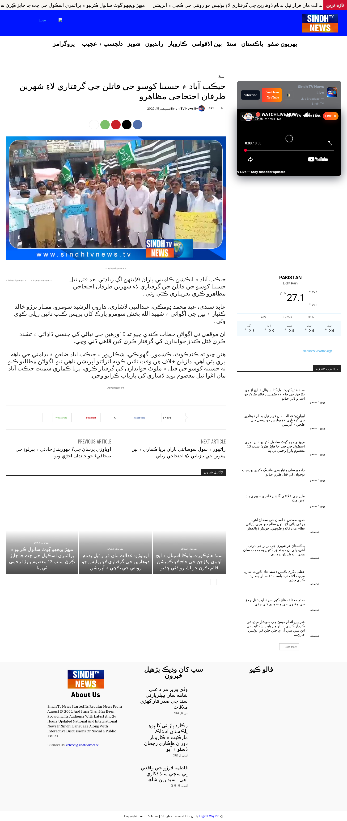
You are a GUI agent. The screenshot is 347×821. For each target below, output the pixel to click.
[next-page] (213, 582)
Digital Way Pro (209, 816)
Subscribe (250, 95)
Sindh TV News (182, 108)
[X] (80, 23)
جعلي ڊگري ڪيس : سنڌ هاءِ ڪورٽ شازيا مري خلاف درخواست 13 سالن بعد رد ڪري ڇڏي (274, 576)
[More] (94, 124)
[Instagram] (92, 23)
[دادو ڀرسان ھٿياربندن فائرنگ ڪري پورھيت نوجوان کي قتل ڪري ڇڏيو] (325, 471)
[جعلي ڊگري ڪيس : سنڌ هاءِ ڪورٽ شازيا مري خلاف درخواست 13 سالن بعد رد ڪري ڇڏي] (325, 575)
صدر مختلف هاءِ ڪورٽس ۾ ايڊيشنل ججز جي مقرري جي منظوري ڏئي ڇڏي (275, 602)
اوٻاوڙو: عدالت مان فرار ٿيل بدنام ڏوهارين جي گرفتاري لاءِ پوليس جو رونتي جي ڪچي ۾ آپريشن (115, 561)
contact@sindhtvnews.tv (82, 745)
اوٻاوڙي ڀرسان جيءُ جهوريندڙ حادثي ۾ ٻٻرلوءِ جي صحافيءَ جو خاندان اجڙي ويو (63, 452)
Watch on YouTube (272, 94)
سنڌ (221, 76)
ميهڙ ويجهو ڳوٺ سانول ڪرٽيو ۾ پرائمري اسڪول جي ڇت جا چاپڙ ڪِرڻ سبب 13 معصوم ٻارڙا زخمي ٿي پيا (138, 5)
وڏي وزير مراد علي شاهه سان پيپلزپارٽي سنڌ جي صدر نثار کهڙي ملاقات (164, 698)
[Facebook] (104, 23)
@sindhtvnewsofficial (317, 351)
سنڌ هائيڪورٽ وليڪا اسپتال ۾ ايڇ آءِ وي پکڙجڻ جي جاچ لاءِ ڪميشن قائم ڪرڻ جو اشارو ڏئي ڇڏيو (189, 561)
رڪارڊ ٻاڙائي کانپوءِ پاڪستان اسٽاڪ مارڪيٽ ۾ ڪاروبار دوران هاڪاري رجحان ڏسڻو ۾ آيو (166, 737)
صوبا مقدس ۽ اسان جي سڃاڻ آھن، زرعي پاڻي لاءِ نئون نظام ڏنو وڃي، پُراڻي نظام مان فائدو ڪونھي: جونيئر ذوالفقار (275, 524)
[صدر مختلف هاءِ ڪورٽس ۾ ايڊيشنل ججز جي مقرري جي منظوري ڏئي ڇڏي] (325, 601)
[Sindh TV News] (202, 108)
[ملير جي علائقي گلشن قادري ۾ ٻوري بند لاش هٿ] (325, 497)
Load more (291, 647)
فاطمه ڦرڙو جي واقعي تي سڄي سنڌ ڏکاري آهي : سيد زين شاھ (164, 773)
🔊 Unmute (250, 116)
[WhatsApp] (105, 124)
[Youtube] (68, 23)
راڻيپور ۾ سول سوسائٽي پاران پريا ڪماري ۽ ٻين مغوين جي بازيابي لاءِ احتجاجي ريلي (178, 452)
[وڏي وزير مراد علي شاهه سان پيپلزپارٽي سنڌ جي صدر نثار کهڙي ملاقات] (200, 693)
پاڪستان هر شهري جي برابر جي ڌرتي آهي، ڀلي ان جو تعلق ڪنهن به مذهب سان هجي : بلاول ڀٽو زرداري (274, 550)
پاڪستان (314, 532)
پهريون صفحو (189, 548)
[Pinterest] (116, 124)
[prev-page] (221, 582)
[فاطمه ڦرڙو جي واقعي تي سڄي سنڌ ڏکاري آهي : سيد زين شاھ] (200, 771)
